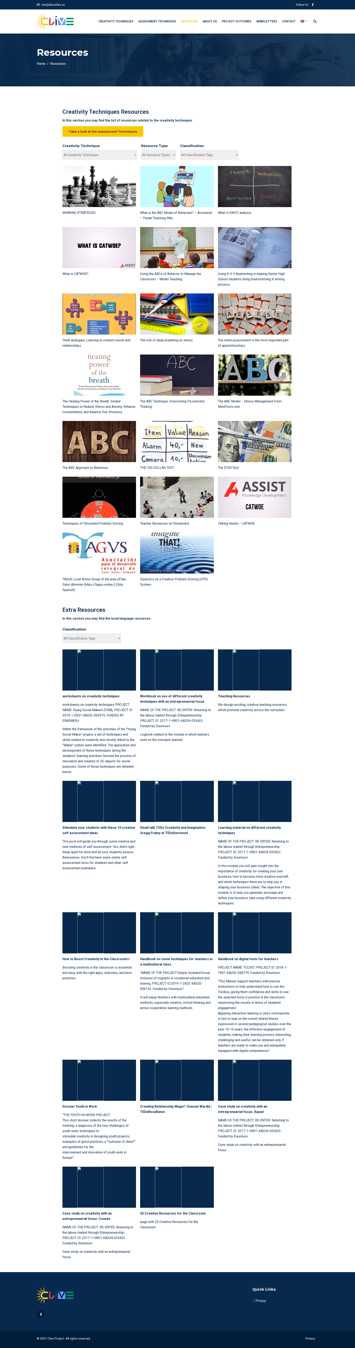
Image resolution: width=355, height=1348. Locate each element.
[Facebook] (41, 1314)
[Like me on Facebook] (312, 4)
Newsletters (266, 21)
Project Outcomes (236, 21)
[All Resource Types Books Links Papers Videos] (158, 155)
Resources (189, 21)
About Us (210, 21)
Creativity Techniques (115, 21)
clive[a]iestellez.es (53, 4)
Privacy (260, 1301)
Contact (289, 21)
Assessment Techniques (157, 21)
